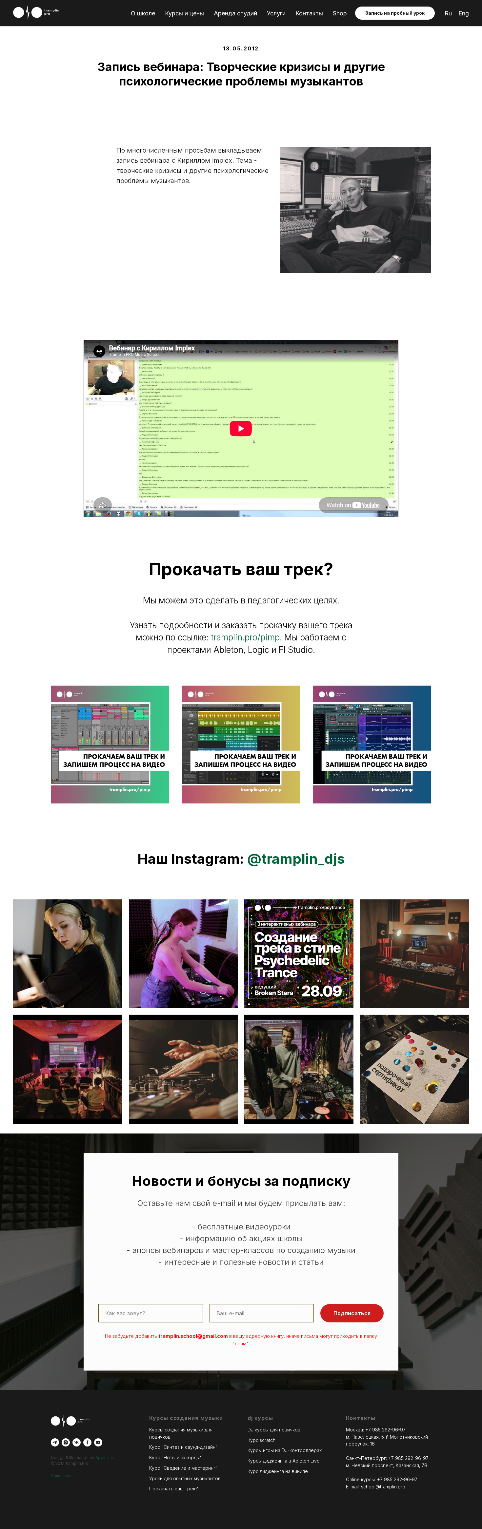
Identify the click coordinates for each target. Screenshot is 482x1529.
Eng (463, 13)
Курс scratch (261, 1440)
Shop (340, 13)
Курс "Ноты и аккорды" (175, 1457)
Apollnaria (104, 1457)
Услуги (276, 13)
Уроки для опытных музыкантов (185, 1478)
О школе (143, 13)
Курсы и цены (184, 13)
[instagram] (66, 1442)
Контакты (309, 13)
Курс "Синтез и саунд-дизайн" (183, 1447)
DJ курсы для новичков (274, 1429)
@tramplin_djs (296, 858)
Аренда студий (235, 13)
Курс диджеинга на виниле (278, 1471)
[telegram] (55, 1442)
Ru (448, 13)
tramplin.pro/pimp (245, 637)
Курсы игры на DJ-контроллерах (285, 1450)
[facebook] (87, 1442)
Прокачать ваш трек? (173, 1488)
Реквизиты (61, 1475)
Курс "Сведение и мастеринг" (183, 1468)
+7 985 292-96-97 (385, 1429)
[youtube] (98, 1442)
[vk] (76, 1442)
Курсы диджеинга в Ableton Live (284, 1461)
